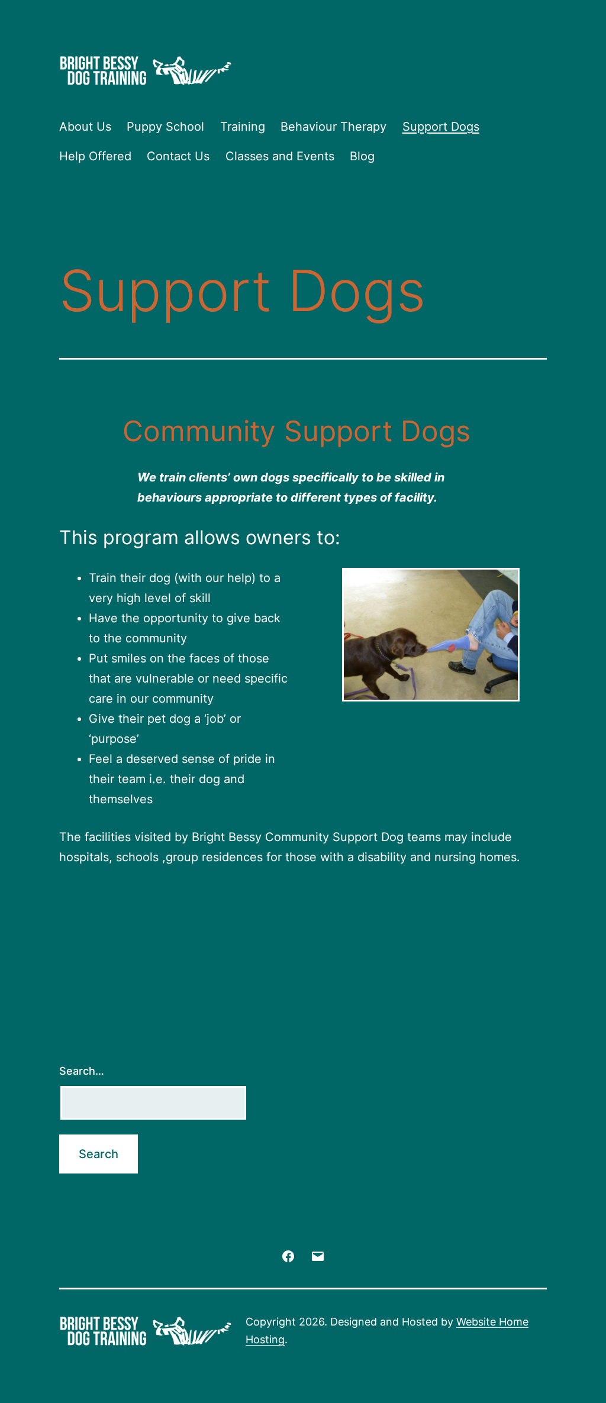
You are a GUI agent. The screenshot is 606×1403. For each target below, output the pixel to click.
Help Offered (95, 156)
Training (242, 126)
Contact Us (178, 156)
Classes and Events (279, 156)
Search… (81, 1071)
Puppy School (165, 126)
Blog (362, 156)
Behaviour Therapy (333, 126)
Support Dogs (440, 126)
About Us (85, 126)
